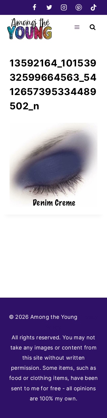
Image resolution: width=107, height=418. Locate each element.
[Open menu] (76, 27)
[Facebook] (34, 7)
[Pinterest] (78, 7)
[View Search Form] (92, 27)
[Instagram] (64, 7)
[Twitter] (49, 7)
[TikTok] (93, 7)
